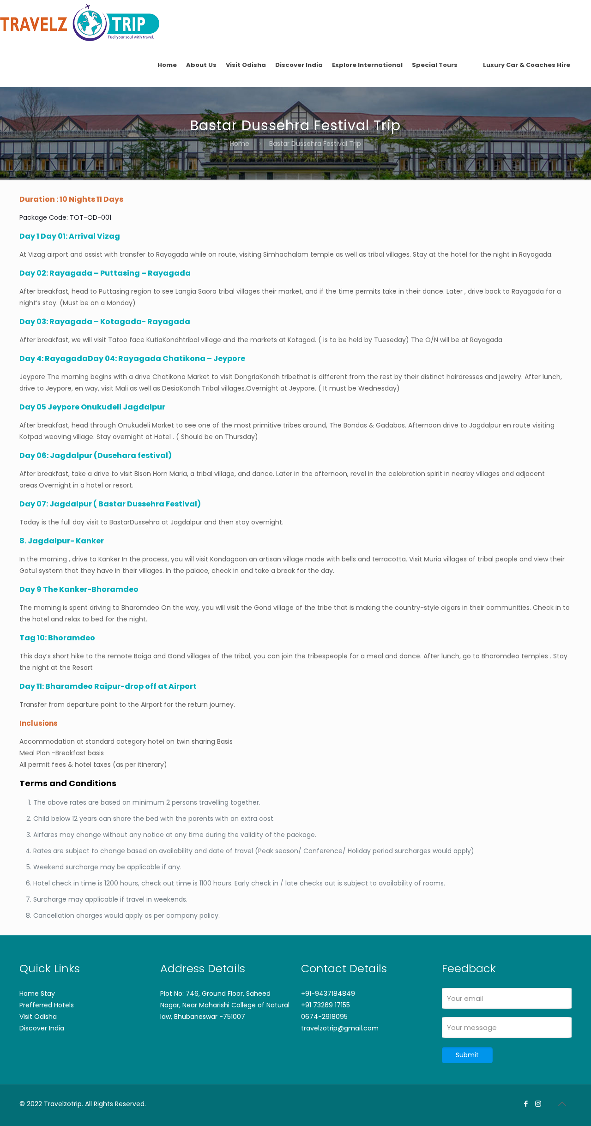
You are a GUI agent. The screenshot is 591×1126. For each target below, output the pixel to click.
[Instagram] (538, 1103)
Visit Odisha (38, 1016)
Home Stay (37, 993)
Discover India (41, 1028)
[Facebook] (526, 1103)
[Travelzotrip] (79, 21)
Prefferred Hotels (46, 1005)
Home (239, 143)
